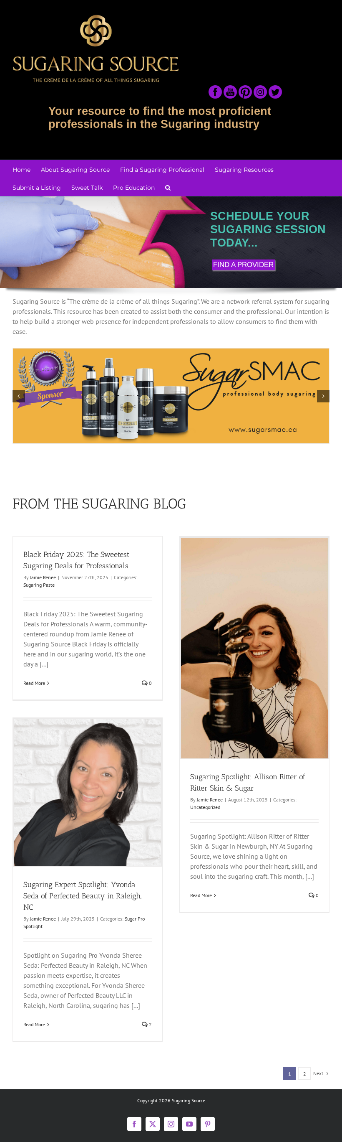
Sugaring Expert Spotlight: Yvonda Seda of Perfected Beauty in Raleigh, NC (82, 896)
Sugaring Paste (39, 585)
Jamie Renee (43, 577)
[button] (168, 187)
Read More (34, 683)
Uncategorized (205, 807)
